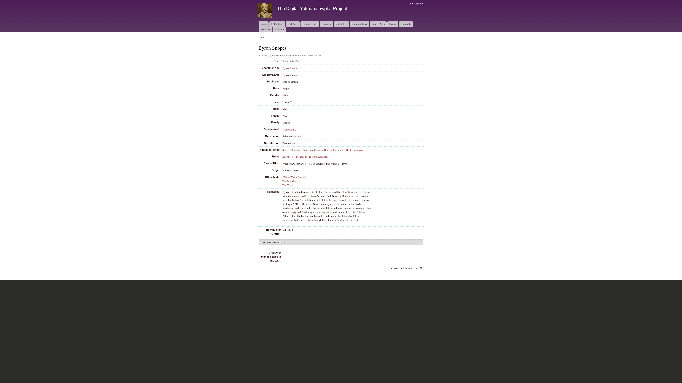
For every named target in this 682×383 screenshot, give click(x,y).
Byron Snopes (289, 68)
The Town (287, 185)
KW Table (265, 29)
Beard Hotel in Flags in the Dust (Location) (305, 156)
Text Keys (293, 24)
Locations (327, 24)
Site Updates (416, 3)
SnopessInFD (289, 129)
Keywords (406, 24)
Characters (341, 24)
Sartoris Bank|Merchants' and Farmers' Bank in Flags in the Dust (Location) (322, 150)
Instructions (277, 24)
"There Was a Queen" (294, 177)
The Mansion (289, 181)
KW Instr (279, 29)
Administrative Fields (275, 242)
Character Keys (359, 24)
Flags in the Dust (291, 61)
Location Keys (309, 24)
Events (393, 24)
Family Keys (378, 24)
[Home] (265, 10)
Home (264, 24)
